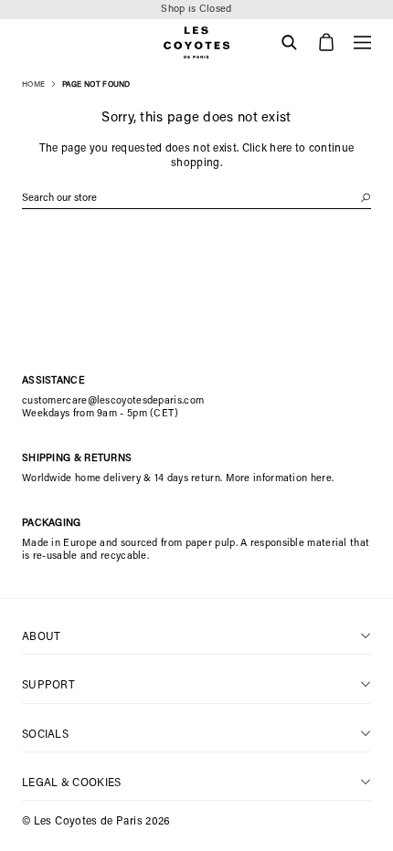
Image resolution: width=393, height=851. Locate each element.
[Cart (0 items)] (326, 42)
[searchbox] (196, 198)
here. (323, 479)
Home (33, 85)
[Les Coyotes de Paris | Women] (196, 42)
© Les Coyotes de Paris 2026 (96, 821)
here (281, 148)
